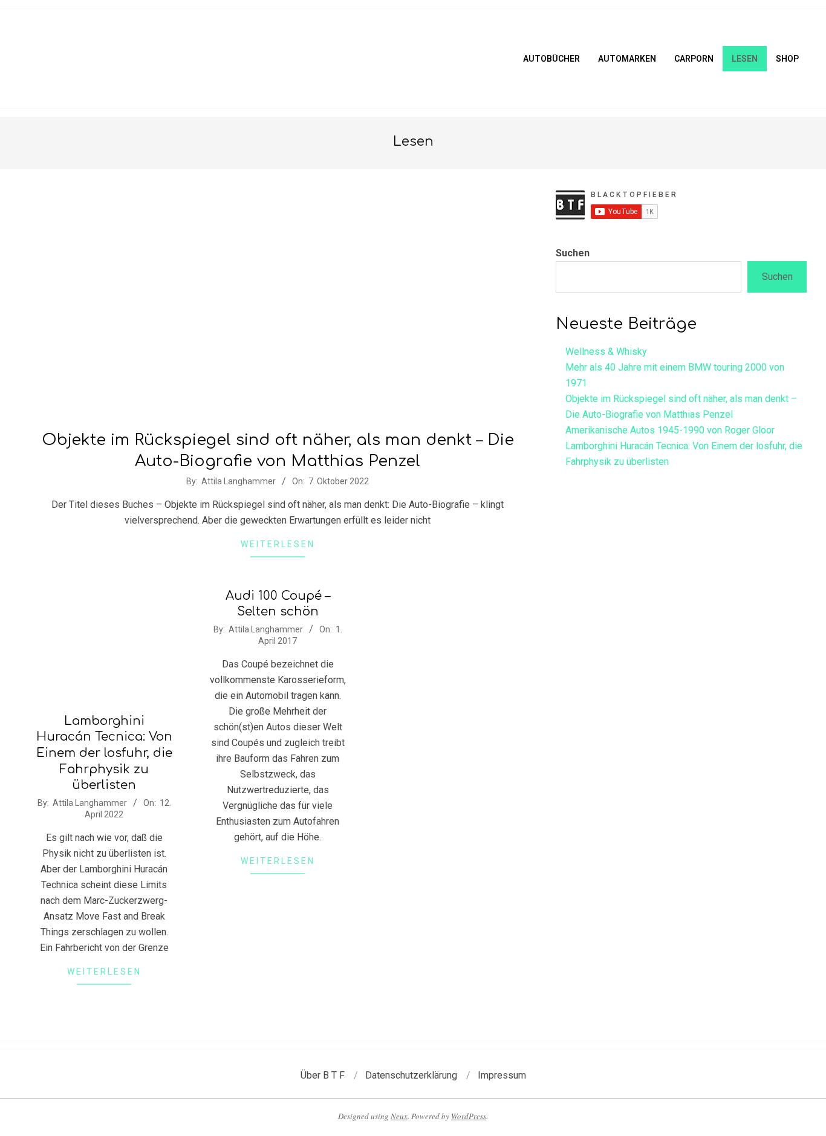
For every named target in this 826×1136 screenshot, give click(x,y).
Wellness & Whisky (606, 351)
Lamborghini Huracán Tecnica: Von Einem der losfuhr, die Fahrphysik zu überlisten (104, 753)
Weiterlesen (278, 544)
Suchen (573, 253)
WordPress (468, 1116)
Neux (399, 1116)
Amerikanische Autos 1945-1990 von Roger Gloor (670, 430)
